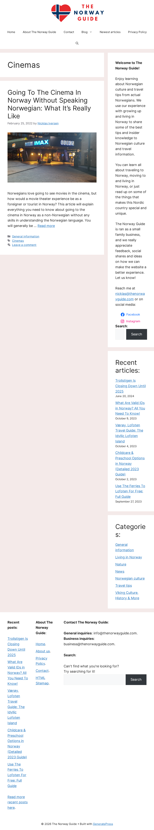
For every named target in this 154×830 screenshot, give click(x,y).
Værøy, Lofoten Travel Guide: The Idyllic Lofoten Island (16, 707)
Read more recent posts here (18, 802)
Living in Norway (128, 557)
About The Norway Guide (39, 32)
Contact (69, 32)
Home (11, 32)
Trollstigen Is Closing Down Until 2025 (130, 386)
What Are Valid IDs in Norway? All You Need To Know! (130, 408)
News (119, 571)
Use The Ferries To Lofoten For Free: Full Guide (130, 491)
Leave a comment (24, 245)
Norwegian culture (130, 578)
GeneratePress (103, 824)
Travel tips (123, 585)
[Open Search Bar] (77, 43)
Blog (85, 32)
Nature (120, 564)
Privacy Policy (137, 32)
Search (136, 334)
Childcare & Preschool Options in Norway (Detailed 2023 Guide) (130, 463)
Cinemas (18, 241)
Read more (46, 226)
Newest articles (110, 32)
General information (25, 236)
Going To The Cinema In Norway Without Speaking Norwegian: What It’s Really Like (49, 104)
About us (43, 651)
